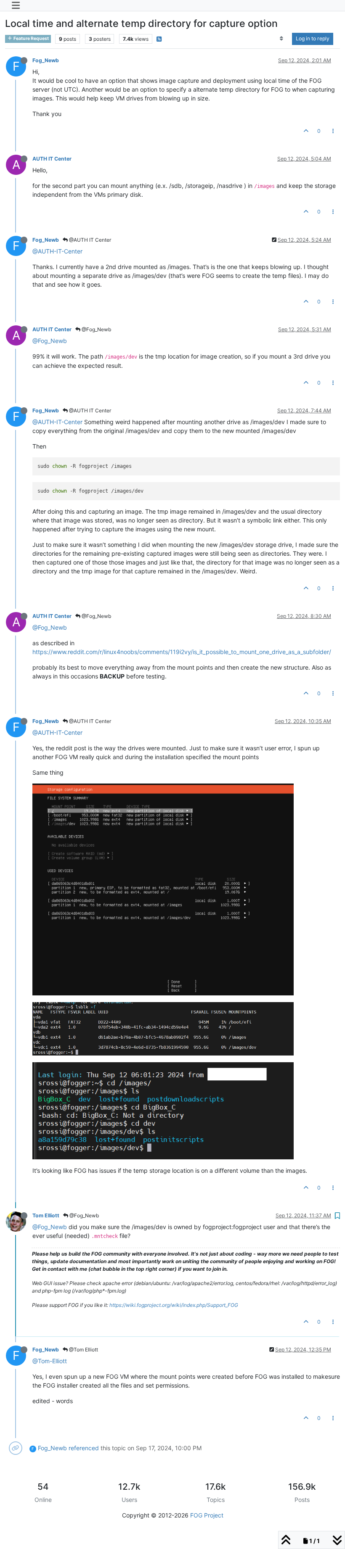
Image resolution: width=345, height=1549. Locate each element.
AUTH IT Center (52, 159)
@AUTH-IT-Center (57, 251)
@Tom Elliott (83, 1349)
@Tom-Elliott (49, 1360)
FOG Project (206, 1515)
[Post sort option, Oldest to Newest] (282, 39)
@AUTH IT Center (89, 240)
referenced (84, 1447)
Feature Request (31, 38)
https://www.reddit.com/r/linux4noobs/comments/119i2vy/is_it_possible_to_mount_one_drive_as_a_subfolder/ (181, 651)
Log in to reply (312, 38)
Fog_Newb (45, 60)
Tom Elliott (45, 1215)
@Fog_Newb (95, 329)
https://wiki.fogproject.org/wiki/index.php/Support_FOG (173, 1305)
